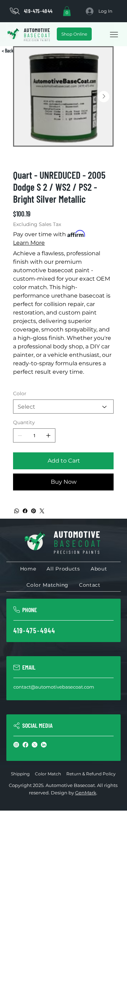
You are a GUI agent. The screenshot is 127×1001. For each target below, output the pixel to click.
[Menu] (114, 34)
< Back (7, 51)
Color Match (48, 773)
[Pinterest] (33, 510)
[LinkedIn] (44, 744)
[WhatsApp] (16, 510)
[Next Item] (103, 96)
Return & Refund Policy (91, 773)
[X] (34, 744)
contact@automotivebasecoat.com (53, 687)
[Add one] (48, 435)
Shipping (20, 773)
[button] (67, 11)
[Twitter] (42, 510)
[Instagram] (16, 744)
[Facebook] (25, 510)
